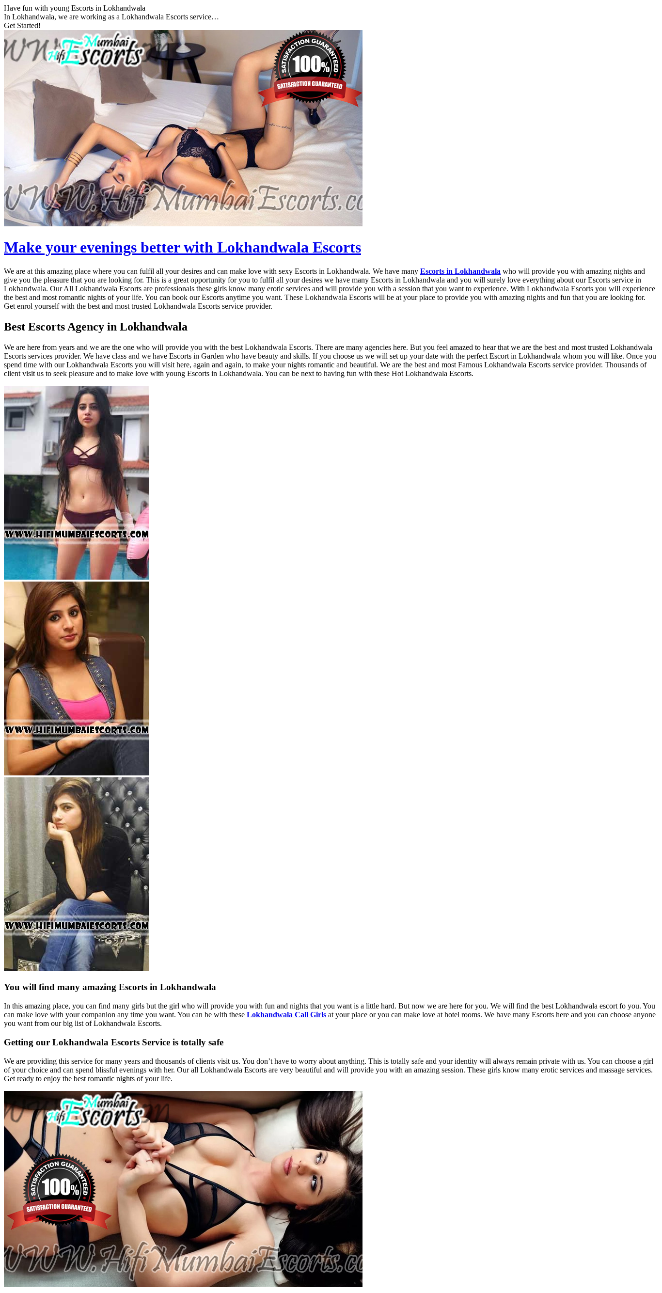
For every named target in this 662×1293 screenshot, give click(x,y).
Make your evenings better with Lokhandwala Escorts (182, 247)
